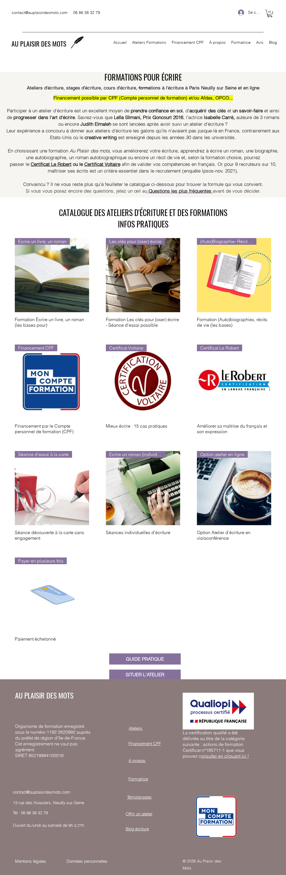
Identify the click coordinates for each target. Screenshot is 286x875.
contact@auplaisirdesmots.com (40, 12)
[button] (269, 13)
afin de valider (137, 164)
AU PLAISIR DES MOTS (38, 43)
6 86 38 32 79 (35, 812)
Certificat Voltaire (102, 164)
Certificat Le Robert (51, 164)
